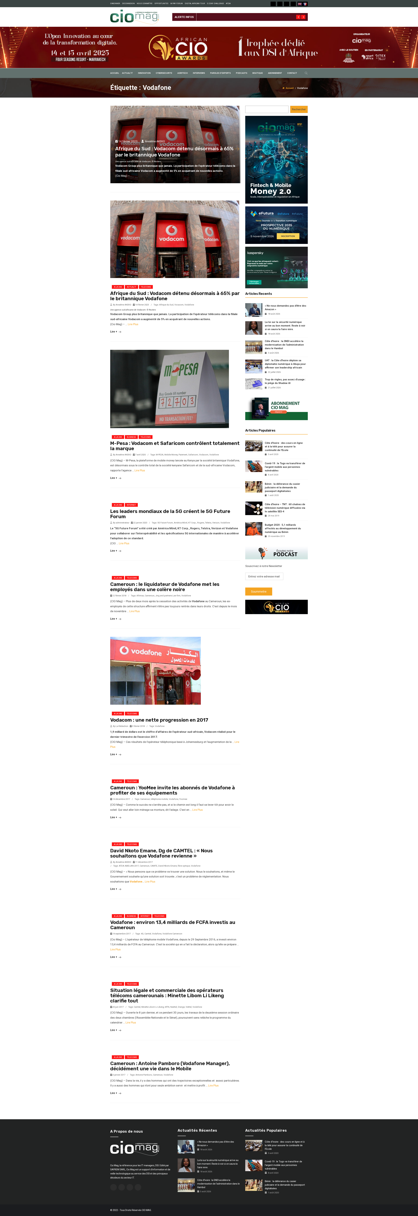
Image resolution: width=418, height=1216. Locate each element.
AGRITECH (182, 73)
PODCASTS (241, 73)
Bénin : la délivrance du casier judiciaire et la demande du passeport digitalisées (282, 487)
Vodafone (189, 304)
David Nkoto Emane (167, 866)
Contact (292, 73)
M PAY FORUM (176, 3)
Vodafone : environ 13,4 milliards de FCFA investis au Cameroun (172, 924)
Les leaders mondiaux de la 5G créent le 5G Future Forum (170, 513)
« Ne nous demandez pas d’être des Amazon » (285, 307)
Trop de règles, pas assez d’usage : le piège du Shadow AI (285, 381)
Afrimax (140, 595)
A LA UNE (118, 287)
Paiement (183, 454)
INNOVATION (144, 73)
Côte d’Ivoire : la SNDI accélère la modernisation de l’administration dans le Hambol (284, 345)
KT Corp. (192, 522)
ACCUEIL (114, 73)
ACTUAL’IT (127, 73)
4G (142, 933)
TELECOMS (146, 287)
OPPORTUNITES (161, 3)
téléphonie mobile (159, 799)
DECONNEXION (128, 3)
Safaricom (193, 454)
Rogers (200, 522)
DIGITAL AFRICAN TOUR (195, 3)
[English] (300, 4)
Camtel (148, 933)
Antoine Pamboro (144, 1075)
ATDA (228, 3)
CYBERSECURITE (164, 73)
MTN (167, 1007)
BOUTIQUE (257, 73)
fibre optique (184, 866)
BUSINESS (131, 437)
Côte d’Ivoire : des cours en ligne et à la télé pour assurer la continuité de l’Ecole (284, 446)
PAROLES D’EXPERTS (220, 73)
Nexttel (173, 1007)
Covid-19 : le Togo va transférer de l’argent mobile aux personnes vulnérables (285, 467)
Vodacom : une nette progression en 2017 (159, 720)
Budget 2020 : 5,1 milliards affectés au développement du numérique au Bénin (283, 528)
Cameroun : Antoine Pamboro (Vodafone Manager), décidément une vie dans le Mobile (170, 1066)
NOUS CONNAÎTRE (144, 3)
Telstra (208, 522)
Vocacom (179, 304)
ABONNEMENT (275, 73)
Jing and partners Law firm (167, 595)
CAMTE (153, 866)
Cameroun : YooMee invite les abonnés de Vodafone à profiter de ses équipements (172, 790)
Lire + (114, 331)
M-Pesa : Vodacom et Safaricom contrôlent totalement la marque (175, 445)
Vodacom (203, 454)
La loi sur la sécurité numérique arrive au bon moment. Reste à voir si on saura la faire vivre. (285, 326)
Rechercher (299, 109)
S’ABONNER (115, 3)
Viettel (189, 1007)
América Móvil (180, 522)
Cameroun (149, 595)
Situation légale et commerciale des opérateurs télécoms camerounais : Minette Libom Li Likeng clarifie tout (167, 995)
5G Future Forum (165, 522)
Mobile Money (171, 454)
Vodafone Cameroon (172, 933)
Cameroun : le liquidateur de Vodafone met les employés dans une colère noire (164, 586)
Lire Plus (133, 324)
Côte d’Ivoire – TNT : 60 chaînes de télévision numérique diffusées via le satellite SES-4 (285, 508)
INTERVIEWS (199, 73)
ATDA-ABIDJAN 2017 (129, 866)
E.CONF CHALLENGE (215, 3)
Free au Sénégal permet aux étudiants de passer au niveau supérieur (238, 14)
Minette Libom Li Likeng (152, 1007)
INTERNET (131, 505)
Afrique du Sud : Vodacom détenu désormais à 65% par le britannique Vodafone (175, 296)
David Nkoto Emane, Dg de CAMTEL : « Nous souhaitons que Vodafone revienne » (161, 853)
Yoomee (183, 799)
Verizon (215, 522)
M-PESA (159, 454)
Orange (181, 1007)
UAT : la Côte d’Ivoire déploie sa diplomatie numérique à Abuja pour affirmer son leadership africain (285, 364)
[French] (305, 4)
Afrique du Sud (166, 304)
